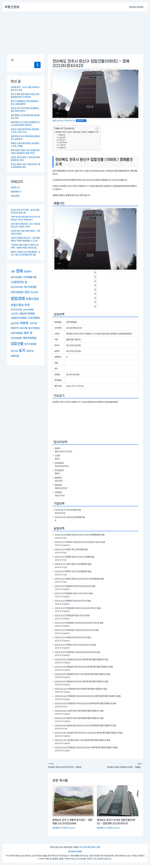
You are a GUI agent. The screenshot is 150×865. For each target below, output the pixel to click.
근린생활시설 (29, 277)
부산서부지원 (16, 310)
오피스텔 (23, 328)
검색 (12, 60)
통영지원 (30, 351)
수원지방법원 (34, 318)
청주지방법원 (30, 344)
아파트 (24, 323)
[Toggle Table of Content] (95, 129)
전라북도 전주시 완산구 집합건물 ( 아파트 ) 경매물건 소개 (76, 132)
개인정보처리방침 (75, 851)
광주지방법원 (16, 277)
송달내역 (63, 147)
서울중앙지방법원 (19, 318)
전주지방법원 (16, 338)
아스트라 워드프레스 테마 (90, 847)
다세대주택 (17, 282)
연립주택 (14, 328)
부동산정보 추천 (20, 304)
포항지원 (15, 356)
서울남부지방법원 (27, 313)
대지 (27, 292)
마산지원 (34, 292)
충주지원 (14, 351)
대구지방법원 (30, 287)
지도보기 (62, 140)
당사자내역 (63, 142)
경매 (19, 271)
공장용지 (27, 271)
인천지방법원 (17, 333)
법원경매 (18, 299)
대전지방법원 (17, 292)
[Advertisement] (75, 29)
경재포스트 (15, 187)
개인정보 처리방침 (136, 7)
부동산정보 (12, 7)
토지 (22, 350)
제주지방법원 (29, 338)
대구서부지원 (17, 287)
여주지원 (33, 323)
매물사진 (62, 135)
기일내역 (62, 145)
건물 (13, 271)
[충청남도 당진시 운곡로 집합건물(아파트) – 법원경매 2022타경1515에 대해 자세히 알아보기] (117, 801)
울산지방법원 (34, 328)
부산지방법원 (28, 310)
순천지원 (15, 323)
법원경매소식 (16, 192)
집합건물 (17, 343)
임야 (26, 332)
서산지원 (14, 314)
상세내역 (62, 137)
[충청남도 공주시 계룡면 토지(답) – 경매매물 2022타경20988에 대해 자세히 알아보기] (73, 801)
